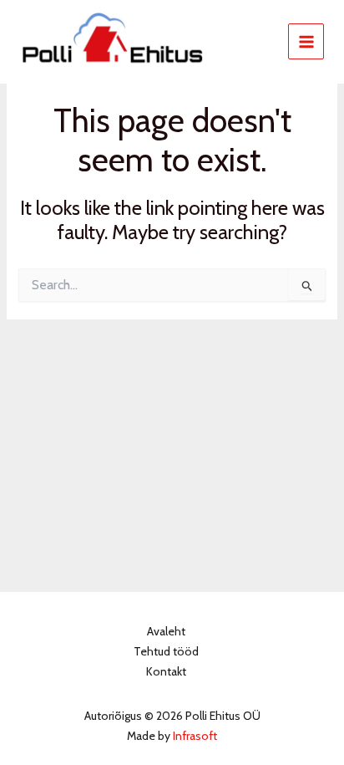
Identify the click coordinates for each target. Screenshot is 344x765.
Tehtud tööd (166, 651)
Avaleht (166, 631)
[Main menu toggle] (306, 41)
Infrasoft (195, 735)
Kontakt (166, 671)
